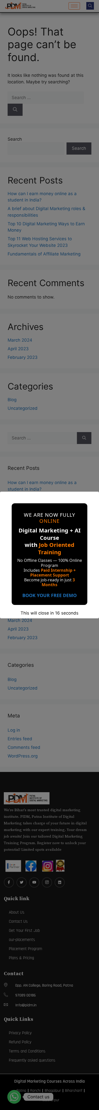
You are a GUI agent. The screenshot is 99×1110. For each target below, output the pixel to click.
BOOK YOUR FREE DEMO (49, 595)
